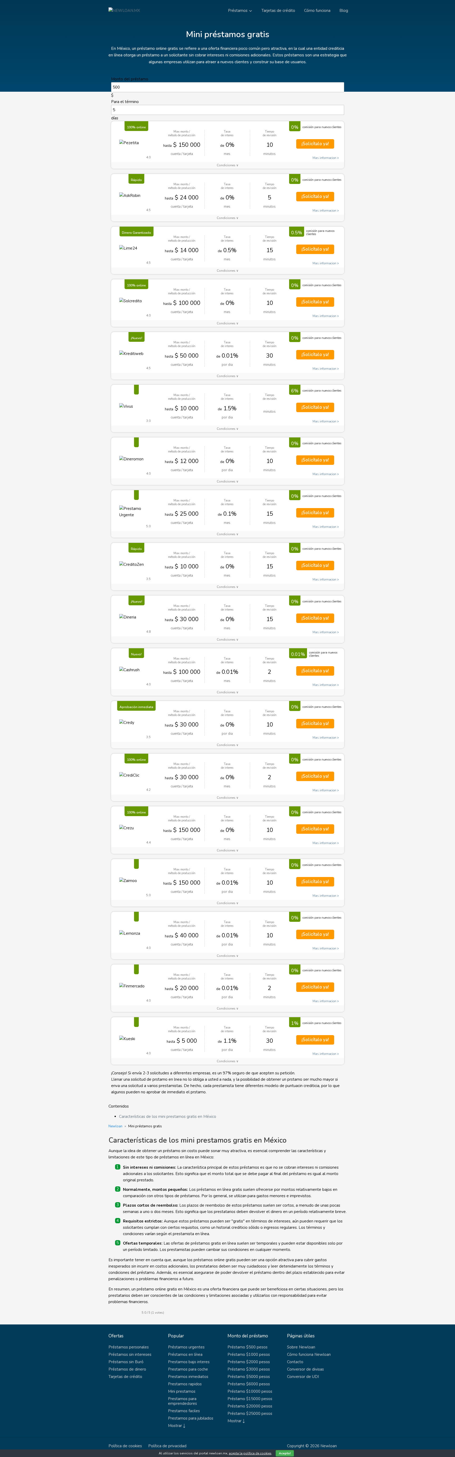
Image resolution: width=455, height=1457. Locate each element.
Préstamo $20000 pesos (250, 1406)
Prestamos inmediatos (188, 1376)
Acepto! (285, 1453)
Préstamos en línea (185, 1354)
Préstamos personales (128, 1347)
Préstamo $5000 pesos (249, 1376)
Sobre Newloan (301, 1347)
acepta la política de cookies (250, 1453)
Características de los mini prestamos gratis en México (167, 1116)
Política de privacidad (167, 1446)
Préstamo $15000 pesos (250, 1398)
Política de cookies (125, 1446)
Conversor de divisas (305, 1369)
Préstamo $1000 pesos (249, 1354)
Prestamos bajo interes (189, 1361)
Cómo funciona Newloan (309, 1354)
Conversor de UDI (303, 1376)
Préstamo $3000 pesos (249, 1369)
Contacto (295, 1361)
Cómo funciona (317, 10)
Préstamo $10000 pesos (250, 1391)
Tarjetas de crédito (278, 10)
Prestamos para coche (188, 1369)
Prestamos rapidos (185, 1384)
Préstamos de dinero (127, 1369)
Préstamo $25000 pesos (250, 1413)
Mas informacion (324, 158)
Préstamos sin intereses (129, 1354)
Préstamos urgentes (186, 1347)
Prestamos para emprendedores (182, 1401)
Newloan (115, 1126)
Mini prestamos (181, 1391)
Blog (343, 10)
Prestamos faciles (184, 1411)
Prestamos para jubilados (190, 1418)
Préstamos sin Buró (126, 1361)
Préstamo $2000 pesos (249, 1361)
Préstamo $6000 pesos (249, 1384)
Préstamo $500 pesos (248, 1347)
